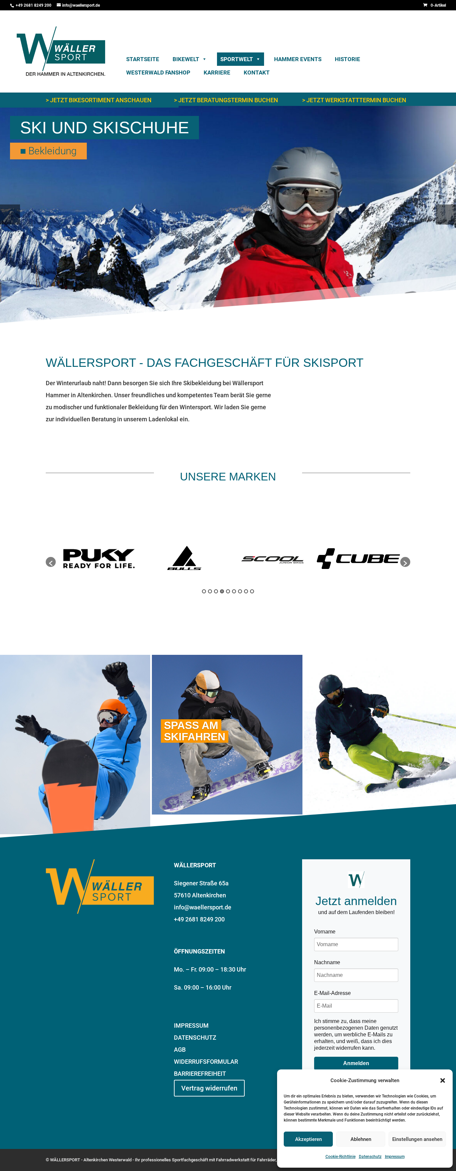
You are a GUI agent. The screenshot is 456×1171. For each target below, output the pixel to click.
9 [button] (252, 591)
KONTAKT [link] (257, 72)
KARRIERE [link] (217, 72)
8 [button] (246, 591)
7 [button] (240, 591)
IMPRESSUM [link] (191, 1025)
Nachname (327, 962)
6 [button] (234, 591)
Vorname (324, 931)
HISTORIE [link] (347, 59)
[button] (442, 1080)
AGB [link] (180, 1049)
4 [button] (222, 591)
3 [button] (216, 591)
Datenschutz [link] (370, 1156)
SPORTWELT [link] (236, 59)
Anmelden (356, 1063)
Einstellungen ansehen (417, 1139)
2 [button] (210, 591)
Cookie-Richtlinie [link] (340, 1156)
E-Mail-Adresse (332, 993)
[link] (434, 5)
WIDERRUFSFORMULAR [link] (206, 1061)
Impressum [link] (395, 1156)
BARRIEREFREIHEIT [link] (200, 1073)
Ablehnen (361, 1139)
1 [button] (204, 591)
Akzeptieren (308, 1139)
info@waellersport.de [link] (202, 907)
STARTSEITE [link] (142, 59)
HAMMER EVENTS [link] (297, 59)
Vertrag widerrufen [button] (209, 1088)
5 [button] (228, 591)
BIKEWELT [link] (186, 59)
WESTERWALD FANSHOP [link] (158, 72)
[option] (99, 559)
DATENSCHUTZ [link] (195, 1037)
